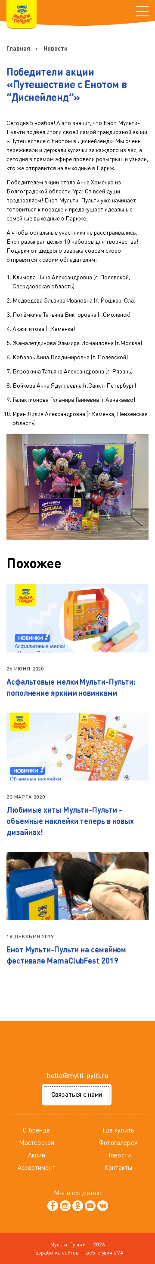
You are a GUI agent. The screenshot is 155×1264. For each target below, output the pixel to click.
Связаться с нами (76, 1094)
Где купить (118, 1130)
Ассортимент (37, 1167)
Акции (37, 1155)
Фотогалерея (118, 1142)
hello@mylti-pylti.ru (77, 1075)
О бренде (36, 1130)
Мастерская (37, 1142)
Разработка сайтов (55, 1252)
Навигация (142, 11)
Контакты (118, 1167)
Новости (118, 1155)
